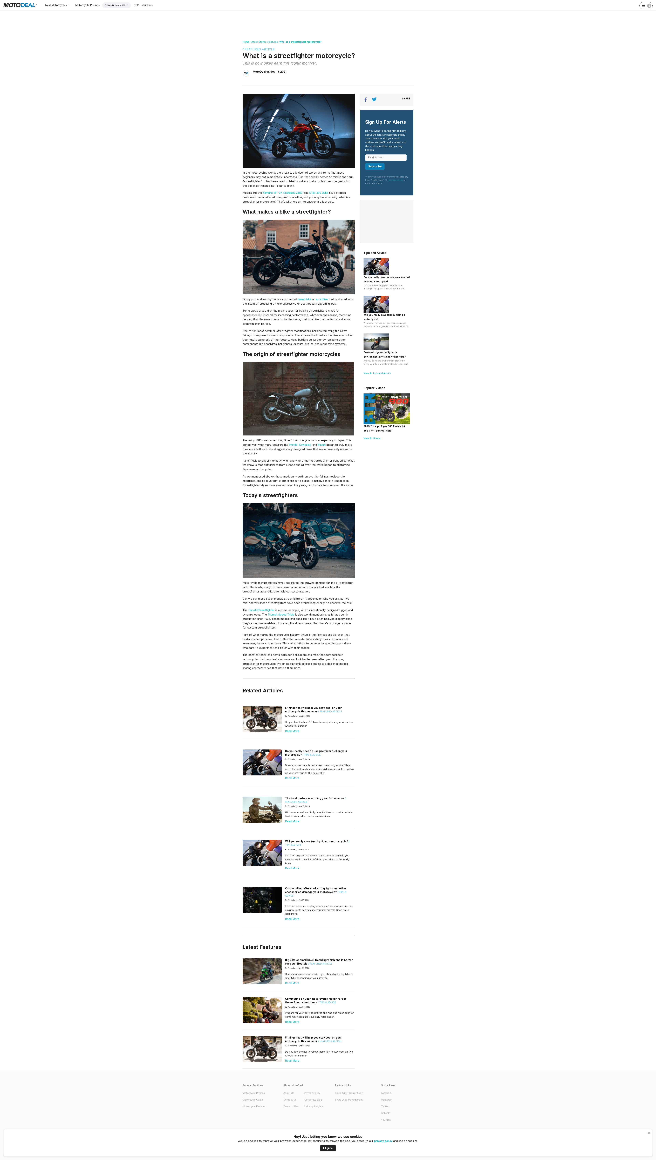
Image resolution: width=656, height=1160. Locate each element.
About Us (288, 1093)
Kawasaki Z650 (292, 192)
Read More (292, 731)
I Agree (328, 1148)
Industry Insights (313, 1106)
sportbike (322, 299)
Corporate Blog (313, 1099)
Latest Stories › (259, 41)
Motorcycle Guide (253, 1099)
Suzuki (322, 444)
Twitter (385, 1106)
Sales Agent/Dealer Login (349, 1093)
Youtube (386, 1119)
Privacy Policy (312, 1093)
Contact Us (289, 1099)
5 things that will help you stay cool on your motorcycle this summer (313, 709)
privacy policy (383, 1141)
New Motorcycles (56, 5)
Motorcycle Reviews (254, 1106)
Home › (247, 41)
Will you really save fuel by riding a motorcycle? (316, 841)
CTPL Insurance (143, 5)
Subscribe (375, 166)
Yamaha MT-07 (272, 192)
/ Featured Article (259, 49)
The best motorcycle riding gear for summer (314, 798)
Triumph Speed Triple (281, 614)
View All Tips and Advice (377, 373)
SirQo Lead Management (349, 1099)
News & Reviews (115, 5)
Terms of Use (290, 1106)
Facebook (386, 1093)
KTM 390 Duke (318, 192)
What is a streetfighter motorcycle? (300, 41)
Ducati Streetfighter (261, 610)
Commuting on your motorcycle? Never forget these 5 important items (315, 1000)
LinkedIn (385, 1113)
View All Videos (372, 438)
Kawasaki (305, 444)
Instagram (386, 1099)
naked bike (304, 299)
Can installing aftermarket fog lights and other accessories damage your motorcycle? (315, 890)
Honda (293, 444)
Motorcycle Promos (87, 5)
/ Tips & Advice (312, 754)
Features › (273, 41)
